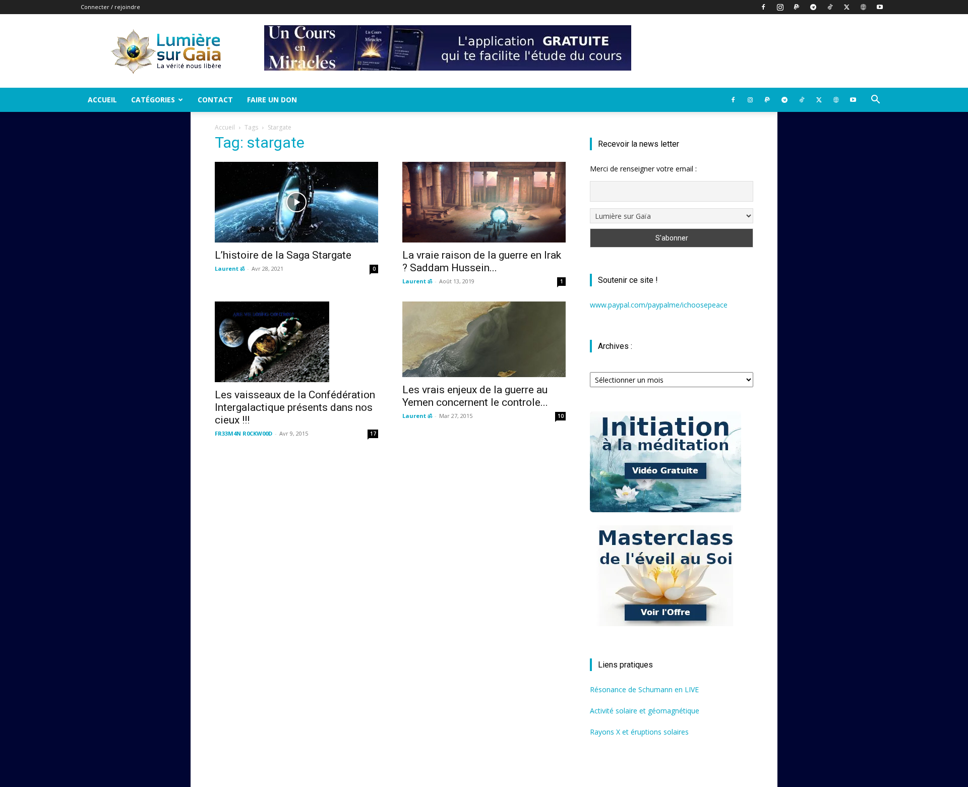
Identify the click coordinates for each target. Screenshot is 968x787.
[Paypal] (796, 7)
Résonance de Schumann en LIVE (644, 689)
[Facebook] (763, 7)
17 (373, 433)
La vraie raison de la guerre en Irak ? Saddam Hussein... (481, 261)
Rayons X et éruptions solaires (639, 732)
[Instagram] (780, 7)
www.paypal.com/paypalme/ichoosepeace (659, 305)
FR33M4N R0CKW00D (243, 433)
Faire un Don (272, 99)
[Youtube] (879, 7)
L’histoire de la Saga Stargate (283, 255)
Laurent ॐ (230, 268)
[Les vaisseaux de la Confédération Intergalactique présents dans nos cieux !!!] (296, 341)
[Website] (863, 7)
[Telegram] (813, 7)
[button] (875, 100)
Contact (215, 99)
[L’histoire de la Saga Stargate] (296, 202)
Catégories (153, 99)
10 (561, 415)
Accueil (102, 99)
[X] (846, 7)
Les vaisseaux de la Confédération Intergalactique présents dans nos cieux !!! (295, 407)
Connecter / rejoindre (110, 7)
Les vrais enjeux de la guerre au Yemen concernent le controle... (475, 396)
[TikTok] (829, 7)
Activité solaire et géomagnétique (644, 710)
